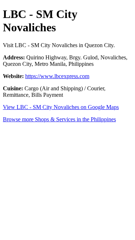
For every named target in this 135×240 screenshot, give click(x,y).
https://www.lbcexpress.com (57, 76)
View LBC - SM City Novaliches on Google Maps (61, 107)
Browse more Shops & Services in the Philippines (59, 119)
